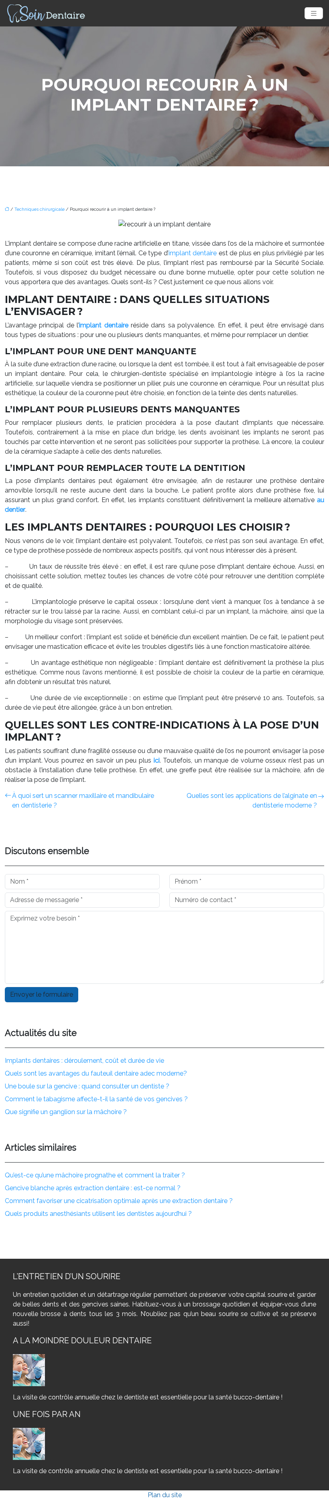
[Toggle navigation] (314, 13)
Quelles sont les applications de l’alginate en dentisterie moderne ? (252, 800)
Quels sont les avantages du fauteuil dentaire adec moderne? (96, 1073)
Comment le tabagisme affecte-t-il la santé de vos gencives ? (96, 1099)
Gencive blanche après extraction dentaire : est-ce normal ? (93, 1188)
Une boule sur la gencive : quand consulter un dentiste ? (87, 1086)
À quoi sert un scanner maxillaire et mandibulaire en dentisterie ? (83, 800)
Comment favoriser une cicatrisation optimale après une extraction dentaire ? (119, 1201)
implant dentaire (193, 253)
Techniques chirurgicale (39, 209)
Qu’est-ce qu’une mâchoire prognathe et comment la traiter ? (95, 1175)
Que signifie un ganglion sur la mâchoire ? (66, 1112)
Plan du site (165, 1495)
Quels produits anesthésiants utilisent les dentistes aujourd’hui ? (98, 1213)
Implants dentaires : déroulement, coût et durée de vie (84, 1060)
